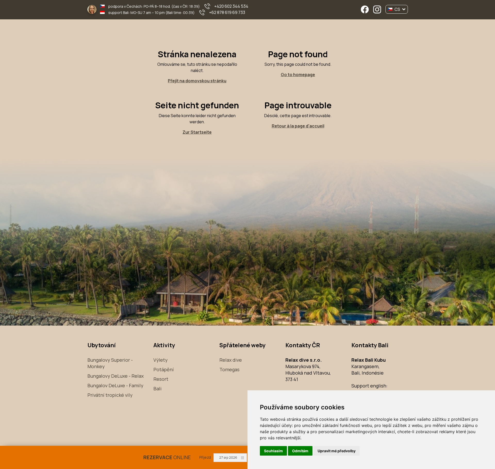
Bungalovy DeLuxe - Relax (115, 376)
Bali (157, 388)
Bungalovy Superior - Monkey (110, 363)
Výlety (160, 360)
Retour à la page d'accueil (298, 126)
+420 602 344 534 (231, 6)
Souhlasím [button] (273, 451)
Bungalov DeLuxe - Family (115, 385)
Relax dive (230, 360)
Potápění (163, 369)
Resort (160, 379)
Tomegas (229, 369)
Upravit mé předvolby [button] (337, 451)
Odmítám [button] (300, 451)
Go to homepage (298, 74)
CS (397, 9)
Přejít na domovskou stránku (197, 81)
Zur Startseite (197, 132)
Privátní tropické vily (110, 395)
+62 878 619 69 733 (227, 12)
